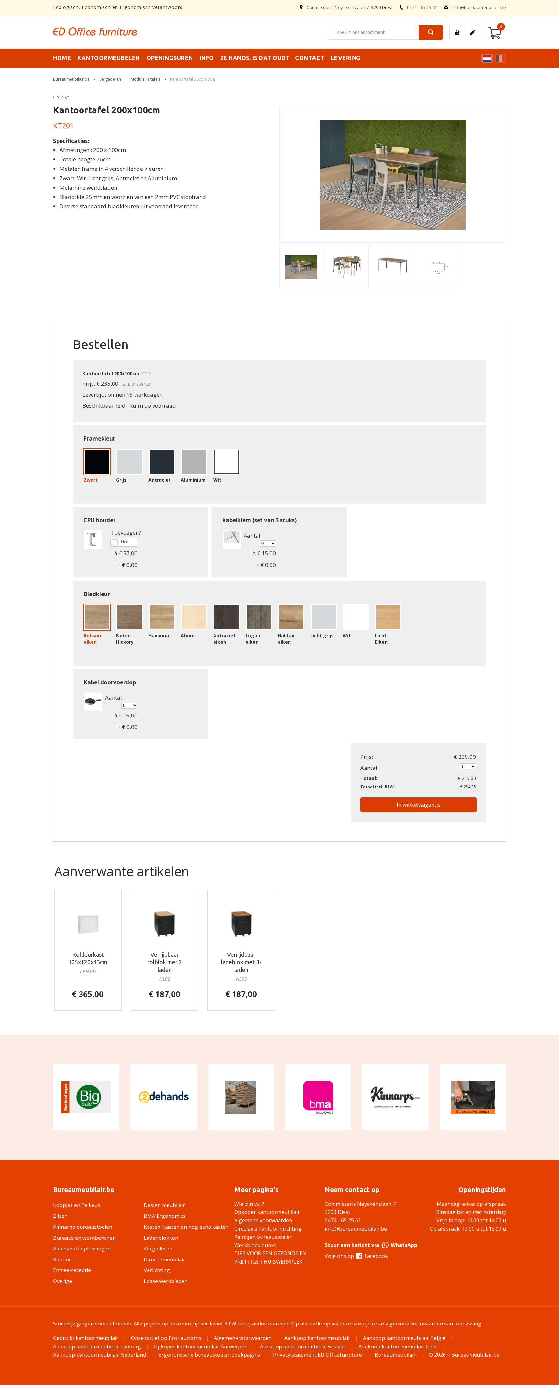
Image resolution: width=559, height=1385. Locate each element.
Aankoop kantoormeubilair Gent (397, 1346)
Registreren (472, 32)
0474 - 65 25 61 (422, 7)
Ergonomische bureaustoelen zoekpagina (209, 1354)
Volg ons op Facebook (356, 1256)
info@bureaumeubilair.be (479, 7)
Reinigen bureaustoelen (263, 1236)
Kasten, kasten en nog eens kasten (186, 1226)
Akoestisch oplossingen (82, 1248)
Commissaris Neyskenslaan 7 (338, 7)
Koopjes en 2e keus (76, 1205)
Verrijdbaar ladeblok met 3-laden (241, 962)
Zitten (60, 1215)
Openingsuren (170, 57)
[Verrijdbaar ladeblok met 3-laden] (241, 924)
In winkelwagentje (419, 804)
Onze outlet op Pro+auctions (166, 1338)
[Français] (499, 58)
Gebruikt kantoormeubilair (85, 1338)
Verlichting (157, 1270)
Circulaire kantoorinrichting (267, 1228)
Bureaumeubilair (395, 1354)
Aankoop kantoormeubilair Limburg (97, 1346)
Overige (62, 1281)
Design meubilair (164, 1205)
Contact (309, 57)
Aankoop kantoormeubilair (317, 1338)
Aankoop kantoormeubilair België (404, 1338)
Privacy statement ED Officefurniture (317, 1354)
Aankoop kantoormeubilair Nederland (99, 1354)
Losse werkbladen (166, 1281)
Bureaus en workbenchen (84, 1237)
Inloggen (457, 32)
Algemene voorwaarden (263, 1220)
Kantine (62, 1259)
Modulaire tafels (145, 79)
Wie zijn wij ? (249, 1203)
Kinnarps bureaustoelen (82, 1226)
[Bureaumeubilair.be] (95, 31)
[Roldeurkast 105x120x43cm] (88, 924)
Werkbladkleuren (255, 1245)
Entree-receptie (72, 1270)
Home (62, 57)
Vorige (63, 97)
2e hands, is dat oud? (254, 57)
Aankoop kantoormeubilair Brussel (303, 1346)
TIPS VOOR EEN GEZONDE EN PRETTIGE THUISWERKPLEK (270, 1257)
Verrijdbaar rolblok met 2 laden (164, 962)
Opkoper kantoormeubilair (267, 1212)
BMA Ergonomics (164, 1215)
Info (207, 57)
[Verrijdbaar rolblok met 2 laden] (165, 924)
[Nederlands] (486, 58)
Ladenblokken (161, 1237)
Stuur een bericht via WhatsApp (371, 1245)
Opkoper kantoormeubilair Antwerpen (200, 1346)
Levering (346, 57)
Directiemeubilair (164, 1259)
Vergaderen (110, 79)
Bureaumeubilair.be (71, 79)
